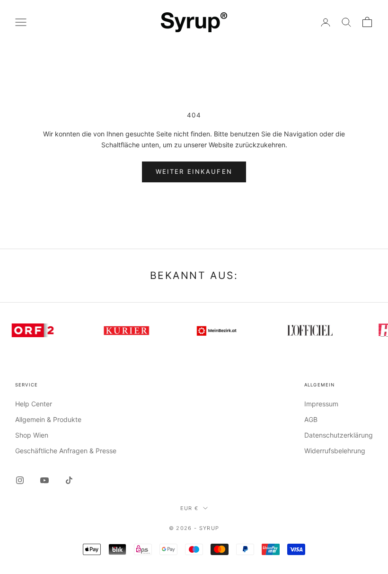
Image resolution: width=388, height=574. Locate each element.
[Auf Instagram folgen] (20, 480)
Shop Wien (31, 435)
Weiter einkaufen (194, 171)
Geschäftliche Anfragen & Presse (65, 451)
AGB (310, 419)
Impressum (321, 404)
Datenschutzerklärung (338, 435)
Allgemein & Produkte (48, 419)
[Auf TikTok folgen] (69, 480)
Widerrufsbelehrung (334, 451)
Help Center (33, 404)
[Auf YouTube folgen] (44, 480)
